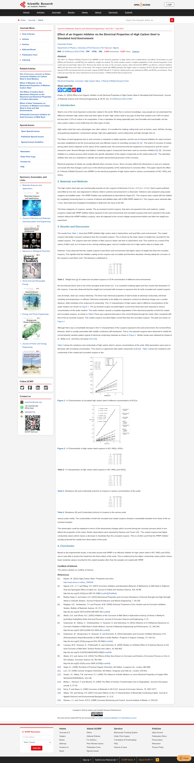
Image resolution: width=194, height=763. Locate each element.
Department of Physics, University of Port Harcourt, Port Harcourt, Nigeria (88, 48)
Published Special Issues (32, 137)
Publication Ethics (159, 736)
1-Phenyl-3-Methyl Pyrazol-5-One (115, 81)
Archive (25, 44)
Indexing (26, 60)
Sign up (86, 760)
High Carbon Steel (92, 81)
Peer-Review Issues (95, 743)
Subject (62, 736)
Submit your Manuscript (105, 760)
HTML (94, 51)
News (85, 12)
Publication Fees (29, 55)
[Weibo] (46, 387)
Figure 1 (85, 307)
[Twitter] (22, 387)
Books (71, 12)
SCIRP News (127, 760)
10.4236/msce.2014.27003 (73, 51)
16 (137, 532)
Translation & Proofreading (125, 740)
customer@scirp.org (33, 402)
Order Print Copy (28, 157)
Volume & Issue (120, 747)
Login (169, 4)
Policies (156, 728)
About (98, 12)
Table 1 (75, 233)
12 (91, 339)
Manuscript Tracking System (126, 732)
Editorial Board (29, 49)
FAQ (22, 167)
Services (113, 12)
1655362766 (30, 412)
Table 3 (61, 345)
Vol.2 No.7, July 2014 (115, 29)
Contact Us (25, 162)
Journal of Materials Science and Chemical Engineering (81, 29)
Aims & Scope (28, 34)
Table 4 (146, 349)
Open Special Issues (30, 131)
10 (133, 195)
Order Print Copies (122, 736)
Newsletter (25, 151)
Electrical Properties (66, 81)
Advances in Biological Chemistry (36, 251)
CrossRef (103, 593)
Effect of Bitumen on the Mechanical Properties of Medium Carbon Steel (35, 85)
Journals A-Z (64, 732)
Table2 (91, 314)
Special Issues (93, 751)
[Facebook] (30, 387)
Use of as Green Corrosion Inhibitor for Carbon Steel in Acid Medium (35, 76)
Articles (40, 12)
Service (118, 728)
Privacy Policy (158, 747)
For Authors (91, 740)
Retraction (156, 743)
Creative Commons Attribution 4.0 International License (116, 718)
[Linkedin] (38, 387)
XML (101, 51)
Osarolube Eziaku (65, 44)
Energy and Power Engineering (35, 314)
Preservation (157, 740)
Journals (56, 12)
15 (139, 349)
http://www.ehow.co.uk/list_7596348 (78, 582)
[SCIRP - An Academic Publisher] (36, 4)
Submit (128, 12)
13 (136, 349)
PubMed (112, 593)
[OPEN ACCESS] (142, 4)
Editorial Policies (93, 736)
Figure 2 (61, 321)
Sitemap (62, 743)
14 (95, 339)
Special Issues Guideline (32, 142)
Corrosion (79, 81)
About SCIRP (94, 728)
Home (26, 12)
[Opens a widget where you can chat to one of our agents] (184, 758)
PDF (88, 51)
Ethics (89, 732)
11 (112, 286)
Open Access (157, 732)
